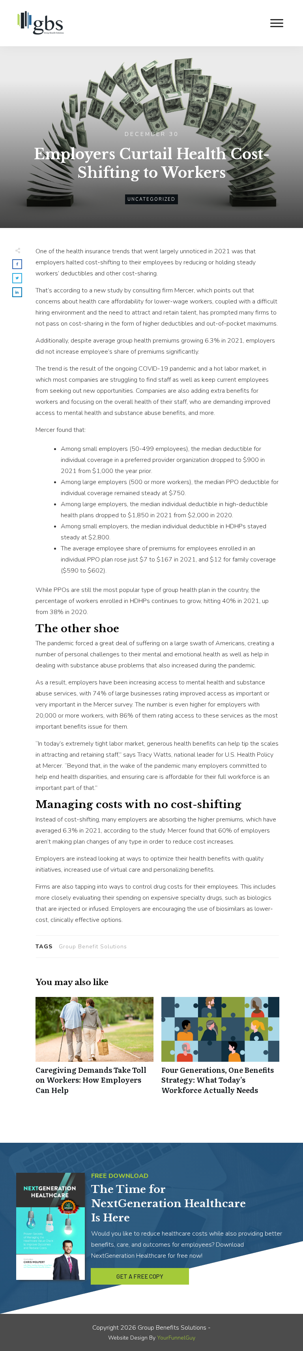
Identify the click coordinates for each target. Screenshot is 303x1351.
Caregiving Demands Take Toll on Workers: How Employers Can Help (94, 1050)
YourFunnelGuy (176, 1338)
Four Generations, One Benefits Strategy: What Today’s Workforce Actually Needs (220, 1050)
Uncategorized (151, 199)
